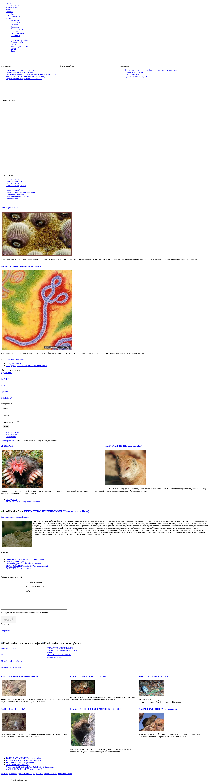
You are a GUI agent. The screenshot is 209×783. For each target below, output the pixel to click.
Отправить (5, 631)
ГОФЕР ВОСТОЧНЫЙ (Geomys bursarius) (19, 676)
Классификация (7, 441)
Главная (4, 774)
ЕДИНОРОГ (6, 373)
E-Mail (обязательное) (35, 586)
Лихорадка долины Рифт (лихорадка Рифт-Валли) (26, 366)
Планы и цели (16, 38)
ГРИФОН (5, 385)
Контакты (15, 27)
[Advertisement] (104, 59)
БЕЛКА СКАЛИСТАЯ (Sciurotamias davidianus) (25, 76)
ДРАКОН (5, 392)
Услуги (13, 49)
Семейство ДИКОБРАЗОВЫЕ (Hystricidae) (23, 564)
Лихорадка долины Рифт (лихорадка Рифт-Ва (21, 266)
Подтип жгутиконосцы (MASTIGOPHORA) (24, 79)
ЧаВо (13, 51)
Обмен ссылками (65, 774)
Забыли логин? (12, 434)
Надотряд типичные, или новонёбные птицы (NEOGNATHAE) (32, 74)
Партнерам (15, 36)
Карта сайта (38, 774)
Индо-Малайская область (11, 661)
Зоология (13, 774)
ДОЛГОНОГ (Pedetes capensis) (18, 568)
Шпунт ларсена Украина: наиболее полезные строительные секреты (153, 70)
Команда (14, 25)
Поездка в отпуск (132, 74)
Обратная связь (50, 774)
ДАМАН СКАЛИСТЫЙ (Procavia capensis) (158, 709)
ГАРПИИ (5, 379)
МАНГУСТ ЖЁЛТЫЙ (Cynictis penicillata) (123, 446)
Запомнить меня (9, 422)
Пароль (6, 415)
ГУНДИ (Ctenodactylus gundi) (18, 562)
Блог (13, 14)
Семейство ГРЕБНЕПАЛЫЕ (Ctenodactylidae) (25, 559)
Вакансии (15, 20)
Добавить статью (25, 774)
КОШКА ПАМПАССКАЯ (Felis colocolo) (88, 676)
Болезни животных (16, 359)
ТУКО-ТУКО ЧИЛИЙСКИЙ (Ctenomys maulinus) (56, 511)
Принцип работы (18, 42)
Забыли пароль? (12, 432)
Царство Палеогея (8, 648)
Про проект (15, 31)
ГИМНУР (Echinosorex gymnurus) (153, 676)
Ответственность (18, 33)
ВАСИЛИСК (6, 398)
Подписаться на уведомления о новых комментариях (26, 613)
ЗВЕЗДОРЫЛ (7, 446)
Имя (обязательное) (34, 582)
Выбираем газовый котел (135, 72)
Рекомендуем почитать (20, 46)
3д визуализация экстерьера (136, 76)
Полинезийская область (11, 667)
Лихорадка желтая (9, 208)
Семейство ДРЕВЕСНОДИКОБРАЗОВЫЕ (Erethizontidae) (95, 709)
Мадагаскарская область (11, 655)
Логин (5, 409)
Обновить (5, 624)
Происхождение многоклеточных (20, 72)
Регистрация (11, 437)
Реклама (14, 44)
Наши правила (17, 29)
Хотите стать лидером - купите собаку (21, 70)
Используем (16, 23)
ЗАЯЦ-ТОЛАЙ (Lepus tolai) (13, 709)
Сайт (28, 591)
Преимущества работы (20, 40)
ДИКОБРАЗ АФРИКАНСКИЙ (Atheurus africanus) (27, 566)
